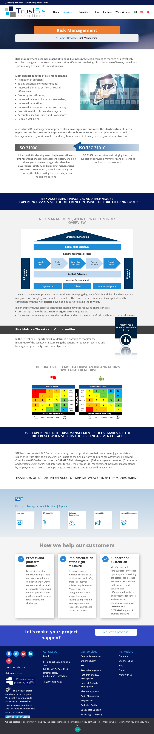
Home (56, 12)
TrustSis (83, 12)
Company (123, 656)
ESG (83, 665)
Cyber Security (88, 660)
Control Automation (91, 656)
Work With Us (123, 12)
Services (67, 12)
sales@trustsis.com (15, 667)
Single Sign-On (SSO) (91, 714)
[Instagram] (30, 653)
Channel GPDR (126, 660)
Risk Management (90, 691)
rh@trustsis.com (13, 673)
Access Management (91, 670)
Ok (77, 729)
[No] (150, 726)
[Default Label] (16, 653)
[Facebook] (9, 653)
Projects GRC (87, 700)
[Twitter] (23, 653)
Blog (96, 12)
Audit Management (90, 696)
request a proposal (116, 632)
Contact (107, 12)
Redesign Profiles (90, 705)
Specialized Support (91, 709)
